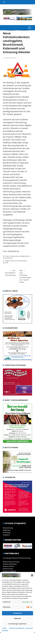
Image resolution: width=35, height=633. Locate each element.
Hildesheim (7, 530)
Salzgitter (6, 535)
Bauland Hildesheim (10, 564)
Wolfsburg (6, 532)
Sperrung (5, 262)
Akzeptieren (17, 613)
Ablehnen (17, 618)
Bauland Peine (8, 569)
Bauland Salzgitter (9, 571)
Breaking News (15, 256)
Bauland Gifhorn (8, 566)
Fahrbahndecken (22, 261)
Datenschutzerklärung (16, 628)
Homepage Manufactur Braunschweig (16, 558)
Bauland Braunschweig (11, 562)
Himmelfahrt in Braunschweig (10, 273)
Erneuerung (13, 261)
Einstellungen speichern (18, 624)
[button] (32, 575)
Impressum (29, 628)
